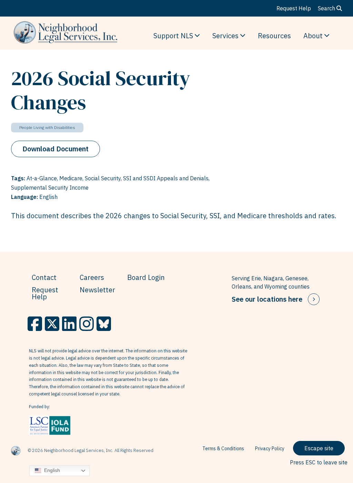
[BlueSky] (104, 323)
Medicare (70, 178)
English (51, 470)
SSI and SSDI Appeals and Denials (166, 178)
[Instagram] (86, 323)
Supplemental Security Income (50, 187)
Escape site (318, 448)
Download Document (55, 148)
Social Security (103, 178)
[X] (52, 323)
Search (327, 8)
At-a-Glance (42, 178)
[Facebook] (35, 323)
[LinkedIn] (69, 323)
